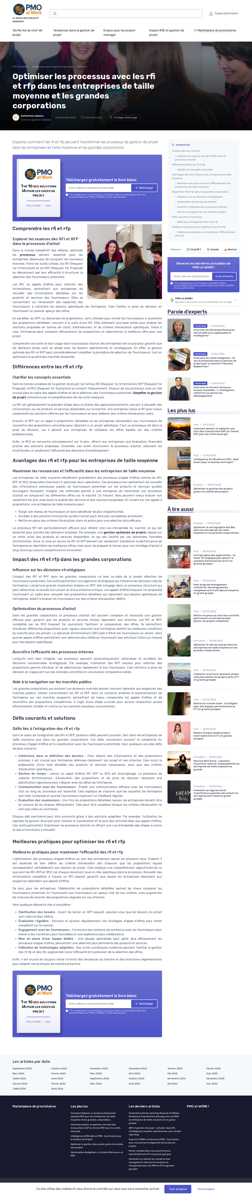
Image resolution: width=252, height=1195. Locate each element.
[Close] (193, 570)
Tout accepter (178, 1189)
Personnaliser (206, 1189)
